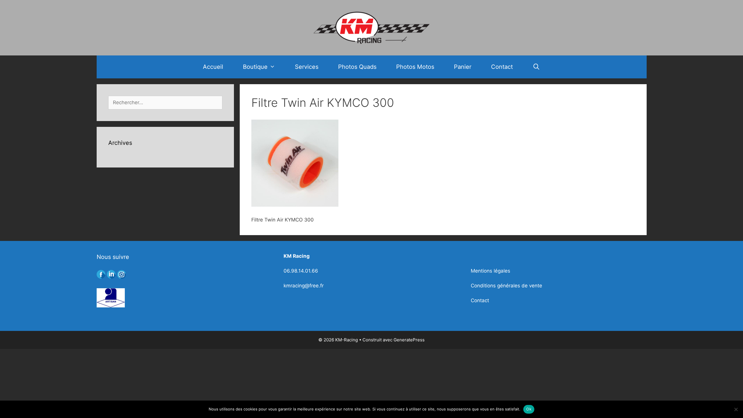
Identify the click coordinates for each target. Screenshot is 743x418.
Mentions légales (490, 271)
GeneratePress (409, 340)
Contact (502, 66)
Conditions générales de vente (506, 286)
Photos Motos (415, 66)
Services (306, 66)
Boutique (255, 66)
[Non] (736, 409)
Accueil (213, 66)
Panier (462, 66)
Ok (528, 409)
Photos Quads (357, 66)
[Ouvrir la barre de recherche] (536, 66)
